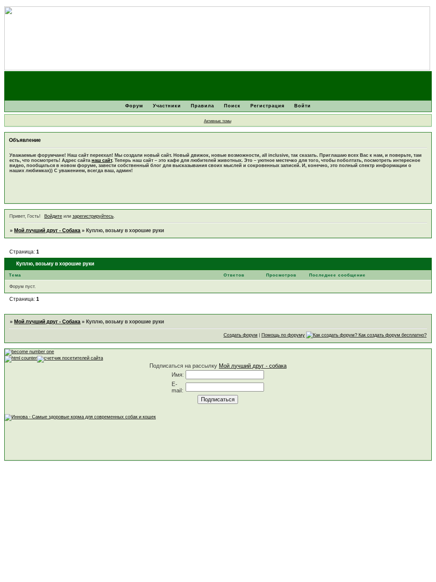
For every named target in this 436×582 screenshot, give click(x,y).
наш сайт (102, 160)
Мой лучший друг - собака (253, 366)
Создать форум (241, 334)
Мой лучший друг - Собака (47, 230)
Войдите (53, 216)
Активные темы (217, 121)
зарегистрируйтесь (93, 216)
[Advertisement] (160, 440)
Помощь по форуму (283, 334)
